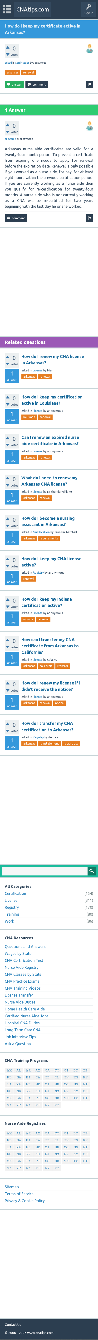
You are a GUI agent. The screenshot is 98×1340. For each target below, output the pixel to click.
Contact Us (13, 1325)
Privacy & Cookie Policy (25, 1201)
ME (38, 1084)
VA (9, 1105)
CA (47, 1070)
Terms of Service (19, 1194)
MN (57, 1084)
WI (37, 1105)
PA (28, 1098)
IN (66, 1077)
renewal (28, 72)
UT (85, 1098)
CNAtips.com (32, 9)
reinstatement (49, 743)
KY (85, 1077)
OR (18, 1098)
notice (59, 703)
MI (47, 1084)
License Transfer (19, 995)
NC (9, 1091)
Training (12, 914)
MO (66, 1084)
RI (37, 1098)
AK (9, 1070)
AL (18, 1070)
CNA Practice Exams (22, 981)
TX (76, 1098)
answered (10, 138)
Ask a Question (18, 1044)
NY (76, 1091)
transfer (62, 665)
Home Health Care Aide (25, 1009)
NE (28, 1091)
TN (66, 1098)
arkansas (12, 72)
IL (56, 1077)
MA (18, 1084)
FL (9, 1077)
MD (28, 1084)
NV (66, 1091)
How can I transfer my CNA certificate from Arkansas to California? (50, 646)
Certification (22, 62)
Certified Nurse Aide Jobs (27, 1016)
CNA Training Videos (23, 988)
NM (57, 1091)
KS (76, 1077)
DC (76, 1070)
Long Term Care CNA (23, 1030)
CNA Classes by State (23, 974)
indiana (28, 619)
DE (85, 1070)
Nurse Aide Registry (22, 967)
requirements (49, 538)
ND (19, 1091)
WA (28, 1105)
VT (18, 1105)
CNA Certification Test (24, 960)
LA (9, 1084)
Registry (38, 572)
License (38, 370)
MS (76, 1084)
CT (66, 1070)
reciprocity (71, 743)
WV (47, 1105)
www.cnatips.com (40, 1333)
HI (28, 1077)
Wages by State (18, 953)
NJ (47, 1091)
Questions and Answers (25, 946)
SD (57, 1098)
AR (28, 1070)
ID (47, 1077)
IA (37, 1077)
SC (47, 1098)
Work (9, 921)
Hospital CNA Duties (22, 1023)
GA (18, 1077)
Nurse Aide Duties (20, 1002)
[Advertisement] (49, 281)
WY (56, 1105)
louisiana (29, 417)
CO (56, 1070)
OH (85, 1091)
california (46, 665)
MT (85, 1084)
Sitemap (12, 1187)
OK (9, 1098)
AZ (37, 1070)
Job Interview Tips (20, 1037)
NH (37, 1091)
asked (8, 62)
